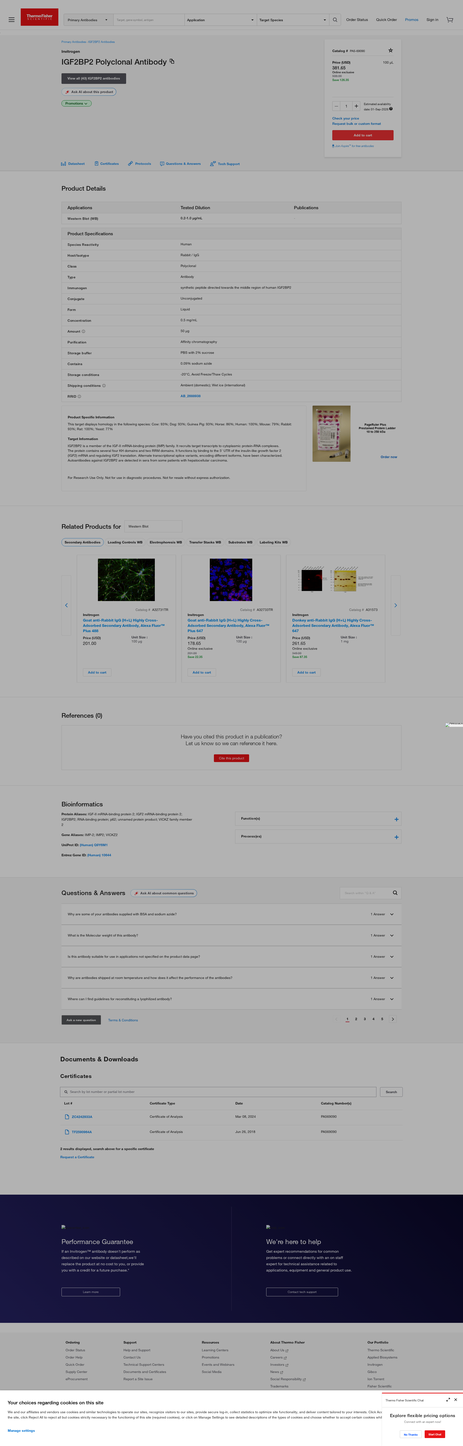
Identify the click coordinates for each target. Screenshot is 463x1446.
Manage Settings (21, 1430)
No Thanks (411, 1434)
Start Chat (435, 1434)
